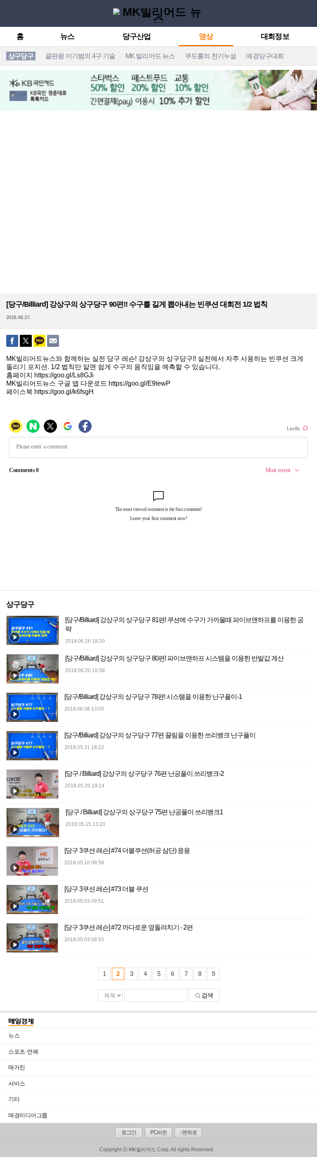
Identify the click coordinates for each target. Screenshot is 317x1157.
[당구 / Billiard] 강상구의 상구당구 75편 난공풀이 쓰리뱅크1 (144, 812)
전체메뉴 (8, 13)
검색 (207, 995)
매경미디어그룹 (27, 1115)
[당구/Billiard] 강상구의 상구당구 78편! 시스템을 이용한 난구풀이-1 (153, 696)
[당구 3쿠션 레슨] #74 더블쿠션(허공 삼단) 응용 (127, 850)
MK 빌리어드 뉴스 (150, 56)
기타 (162, 1099)
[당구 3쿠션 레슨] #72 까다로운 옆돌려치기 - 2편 (128, 927)
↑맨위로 (188, 1132)
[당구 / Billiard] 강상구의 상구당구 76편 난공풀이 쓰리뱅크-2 (144, 773)
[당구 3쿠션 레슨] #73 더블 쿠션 (106, 888)
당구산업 (137, 37)
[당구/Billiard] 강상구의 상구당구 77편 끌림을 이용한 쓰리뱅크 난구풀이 (159, 735)
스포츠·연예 (162, 1051)
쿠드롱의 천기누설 (211, 56)
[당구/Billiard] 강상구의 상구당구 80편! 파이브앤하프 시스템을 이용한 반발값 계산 (174, 658)
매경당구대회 (265, 56)
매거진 (162, 1067)
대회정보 (275, 37)
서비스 (162, 1083)
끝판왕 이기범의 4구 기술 (80, 56)
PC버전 (158, 1132)
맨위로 (304, 1139)
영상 (206, 37)
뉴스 (67, 37)
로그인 (128, 1132)
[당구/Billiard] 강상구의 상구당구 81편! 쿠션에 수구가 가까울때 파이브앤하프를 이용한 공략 (184, 624)
